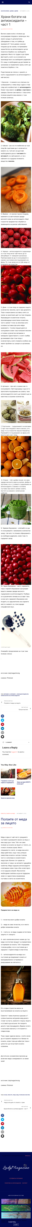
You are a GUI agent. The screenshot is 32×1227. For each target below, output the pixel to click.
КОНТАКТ (24, 1183)
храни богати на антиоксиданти (10, 695)
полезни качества (24, 1094)
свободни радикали (22, 694)
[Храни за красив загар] (8, 791)
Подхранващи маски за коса (13, 1201)
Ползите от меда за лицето (14, 821)
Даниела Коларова (7, 29)
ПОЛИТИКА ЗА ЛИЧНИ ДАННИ (13, 1183)
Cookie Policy (12, 1222)
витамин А (7, 694)
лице (14, 1094)
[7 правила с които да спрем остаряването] (8, 773)
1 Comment (8, 742)
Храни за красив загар (8, 798)
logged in (14, 752)
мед (17, 1094)
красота (10, 1094)
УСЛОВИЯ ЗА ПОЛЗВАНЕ (16, 1178)
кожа (5, 1094)
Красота (3, 813)
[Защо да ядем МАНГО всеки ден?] (24, 774)
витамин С (13, 694)
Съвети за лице (10, 813)
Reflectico (27, 1155)
